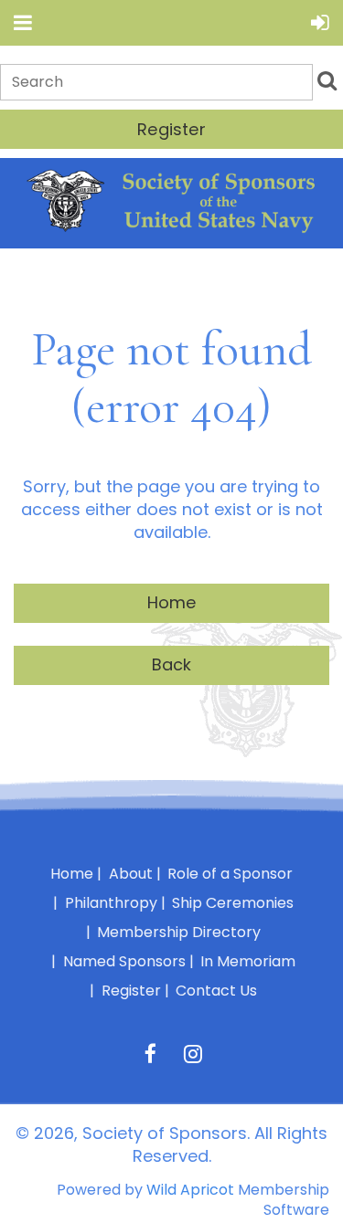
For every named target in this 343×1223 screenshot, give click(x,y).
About (131, 873)
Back (172, 664)
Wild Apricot (190, 1189)
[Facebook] (150, 1053)
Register (171, 129)
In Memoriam (247, 961)
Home (172, 602)
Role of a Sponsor (230, 873)
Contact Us (216, 990)
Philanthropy (111, 902)
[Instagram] (193, 1053)
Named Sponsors (124, 961)
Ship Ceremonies (233, 902)
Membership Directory (179, 932)
